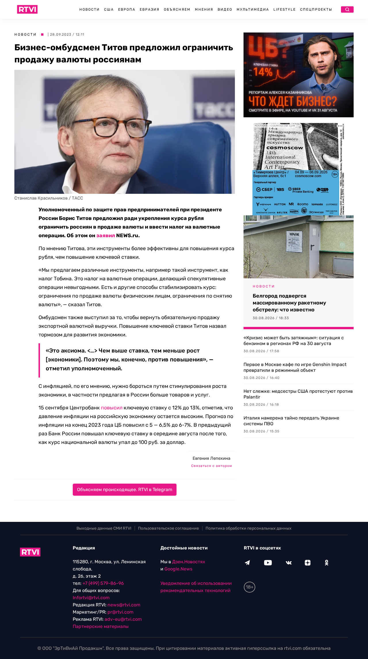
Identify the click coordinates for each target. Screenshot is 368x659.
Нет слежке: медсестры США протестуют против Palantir (298, 394)
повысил (111, 408)
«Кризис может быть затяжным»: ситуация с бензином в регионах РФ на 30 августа (294, 340)
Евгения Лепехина (211, 458)
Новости (89, 9)
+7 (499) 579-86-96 (103, 583)
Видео (225, 9)
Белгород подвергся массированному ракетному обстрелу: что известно (289, 303)
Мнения (204, 9)
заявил (105, 235)
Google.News (178, 569)
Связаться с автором (211, 466)
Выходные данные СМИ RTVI (103, 528)
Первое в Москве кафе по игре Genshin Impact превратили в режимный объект (295, 367)
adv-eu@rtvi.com (123, 619)
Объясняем (177, 9)
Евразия (150, 9)
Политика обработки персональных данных (249, 528)
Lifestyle (284, 9)
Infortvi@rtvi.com (91, 597)
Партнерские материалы (101, 626)
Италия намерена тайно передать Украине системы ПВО (291, 420)
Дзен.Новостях (188, 561)
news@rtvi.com (124, 605)
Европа (126, 9)
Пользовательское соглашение (168, 528)
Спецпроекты (316, 9)
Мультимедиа (253, 9)
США (109, 9)
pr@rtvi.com (120, 612)
